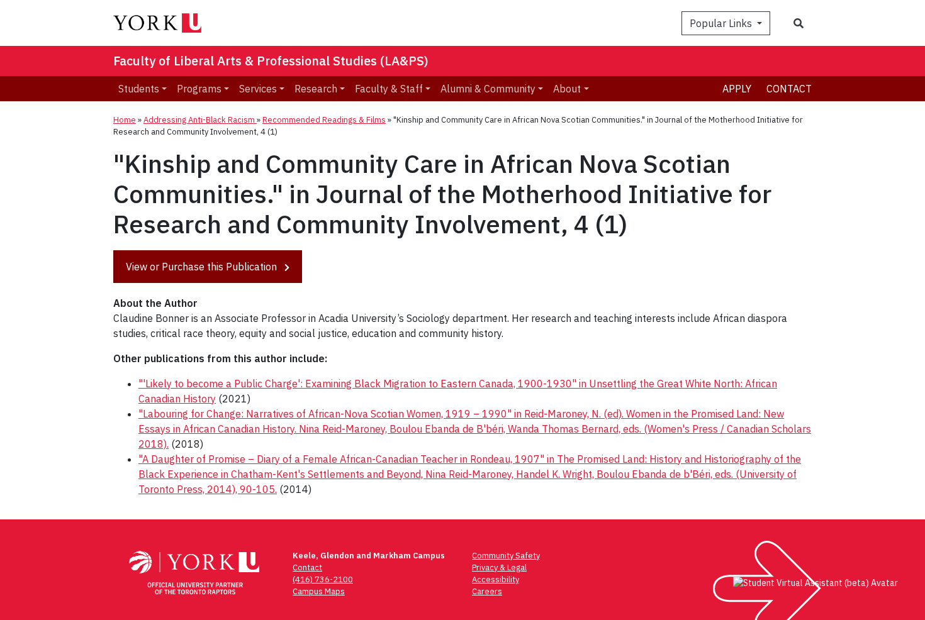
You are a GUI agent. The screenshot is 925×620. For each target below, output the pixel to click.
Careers (487, 591)
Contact (789, 88)
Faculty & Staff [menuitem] (389, 88)
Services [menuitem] (258, 88)
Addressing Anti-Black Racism (200, 119)
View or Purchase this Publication (202, 266)
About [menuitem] (567, 88)
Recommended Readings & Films (324, 119)
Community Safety (506, 555)
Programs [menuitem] (199, 88)
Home (124, 119)
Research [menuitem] (315, 88)
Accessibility (495, 579)
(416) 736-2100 (323, 579)
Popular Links (722, 23)
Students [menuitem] (138, 88)
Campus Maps (319, 591)
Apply (736, 88)
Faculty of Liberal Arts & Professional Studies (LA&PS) (271, 60)
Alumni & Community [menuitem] (487, 88)
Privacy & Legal (499, 567)
